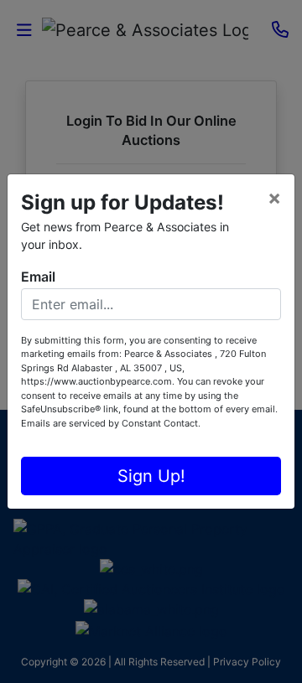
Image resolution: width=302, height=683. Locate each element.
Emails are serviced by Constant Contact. (110, 423)
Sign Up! (151, 476)
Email (38, 276)
